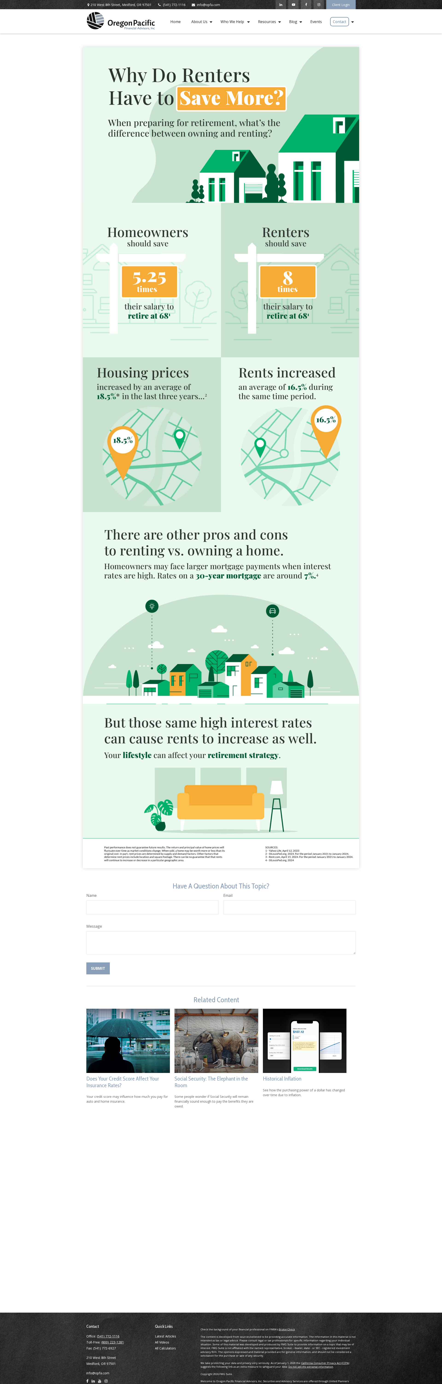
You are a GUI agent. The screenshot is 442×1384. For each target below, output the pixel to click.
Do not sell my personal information (310, 1366)
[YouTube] (293, 4)
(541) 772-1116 (174, 5)
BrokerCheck (287, 1329)
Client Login (341, 5)
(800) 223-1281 (112, 1342)
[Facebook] (306, 4)
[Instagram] (319, 4)
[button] (176, 21)
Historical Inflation (282, 1078)
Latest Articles (165, 1336)
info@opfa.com (208, 5)
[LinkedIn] (281, 4)
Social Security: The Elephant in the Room (211, 1082)
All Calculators (165, 1348)
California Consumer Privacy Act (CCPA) (325, 1363)
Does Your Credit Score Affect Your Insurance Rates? (122, 1082)
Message (94, 926)
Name (91, 895)
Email (228, 895)
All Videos (162, 1342)
